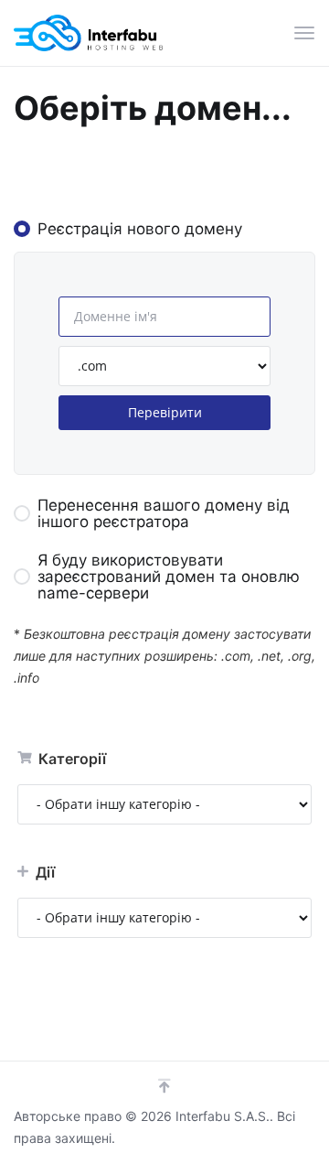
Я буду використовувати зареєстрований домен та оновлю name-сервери (168, 576)
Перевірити (165, 412)
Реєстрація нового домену (139, 229)
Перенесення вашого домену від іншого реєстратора (163, 513)
